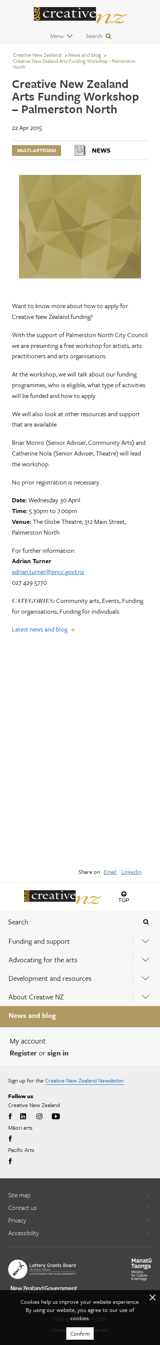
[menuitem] (80, 941)
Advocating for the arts (43, 959)
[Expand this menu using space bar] (145, 941)
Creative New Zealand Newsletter (84, 1080)
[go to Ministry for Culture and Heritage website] (141, 1269)
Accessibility (23, 1232)
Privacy (17, 1220)
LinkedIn (131, 872)
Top (123, 900)
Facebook (11, 1116)
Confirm (80, 1333)
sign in (57, 1053)
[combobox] (67, 922)
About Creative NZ (36, 997)
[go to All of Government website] (44, 1289)
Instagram (39, 1116)
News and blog (32, 1015)
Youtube (55, 1116)
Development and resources (50, 978)
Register (23, 1053)
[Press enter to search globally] (146, 922)
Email (111, 872)
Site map (19, 1194)
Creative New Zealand (37, 55)
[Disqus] (80, 756)
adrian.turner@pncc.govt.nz (48, 571)
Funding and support (39, 941)
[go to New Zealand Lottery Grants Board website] (42, 1269)
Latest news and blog (39, 629)
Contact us (22, 1207)
